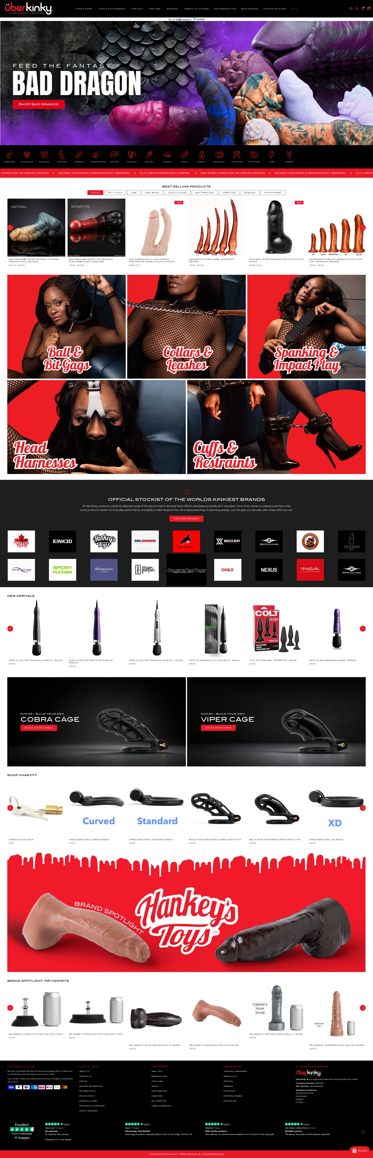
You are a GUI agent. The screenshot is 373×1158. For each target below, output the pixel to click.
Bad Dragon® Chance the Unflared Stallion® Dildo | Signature (91, 260)
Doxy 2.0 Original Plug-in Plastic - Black (214, 660)
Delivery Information (91, 1086)
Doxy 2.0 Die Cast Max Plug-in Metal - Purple (91, 661)
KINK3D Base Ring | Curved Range (89, 840)
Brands (172, 9)
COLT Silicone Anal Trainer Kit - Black (272, 660)
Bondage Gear (159, 1076)
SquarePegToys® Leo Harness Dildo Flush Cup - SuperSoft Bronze (335, 260)
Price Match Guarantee (92, 1106)
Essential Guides (197, 9)
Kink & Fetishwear (112, 9)
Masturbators (159, 1091)
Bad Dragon (249, 9)
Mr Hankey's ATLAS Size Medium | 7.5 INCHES (154, 1045)
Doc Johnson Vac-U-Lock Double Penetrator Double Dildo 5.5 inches (152, 260)
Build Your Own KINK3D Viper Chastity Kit (275, 840)
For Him (136, 9)
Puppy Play (229, 1091)
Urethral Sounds (233, 1096)
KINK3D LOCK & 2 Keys (21, 840)
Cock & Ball (158, 1081)
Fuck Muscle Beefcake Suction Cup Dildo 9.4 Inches (276, 260)
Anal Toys (157, 1071)
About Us (84, 1071)
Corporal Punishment (235, 1071)
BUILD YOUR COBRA (39, 728)
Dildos (155, 1086)
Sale (294, 9)
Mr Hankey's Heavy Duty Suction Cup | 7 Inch (96, 1034)
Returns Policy (87, 1091)
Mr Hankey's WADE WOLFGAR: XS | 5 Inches (214, 1045)
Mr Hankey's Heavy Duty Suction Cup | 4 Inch (36, 1034)
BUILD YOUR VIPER (218, 728)
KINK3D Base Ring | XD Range (326, 840)
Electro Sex (230, 1101)
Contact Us (85, 1076)
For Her (154, 9)
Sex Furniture (159, 1101)
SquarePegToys (225, 9)
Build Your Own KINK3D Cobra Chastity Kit (215, 840)
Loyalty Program (88, 1111)
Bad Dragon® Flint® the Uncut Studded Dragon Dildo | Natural (34, 260)
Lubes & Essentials (161, 1106)
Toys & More (83, 9)
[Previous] (10, 228)
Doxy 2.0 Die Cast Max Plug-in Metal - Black (35, 660)
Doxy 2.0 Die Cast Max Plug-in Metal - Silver (156, 660)
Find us (83, 1081)
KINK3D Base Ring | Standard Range (150, 840)
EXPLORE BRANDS (186, 519)
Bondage (228, 1086)
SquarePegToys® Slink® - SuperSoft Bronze (211, 260)
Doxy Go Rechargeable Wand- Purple (332, 660)
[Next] (363, 228)
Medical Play (230, 1076)
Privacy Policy (87, 1096)
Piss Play (228, 1081)
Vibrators (157, 1096)
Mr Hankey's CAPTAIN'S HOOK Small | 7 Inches (276, 1034)
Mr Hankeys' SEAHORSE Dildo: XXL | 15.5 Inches (336, 1045)
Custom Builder (274, 9)
